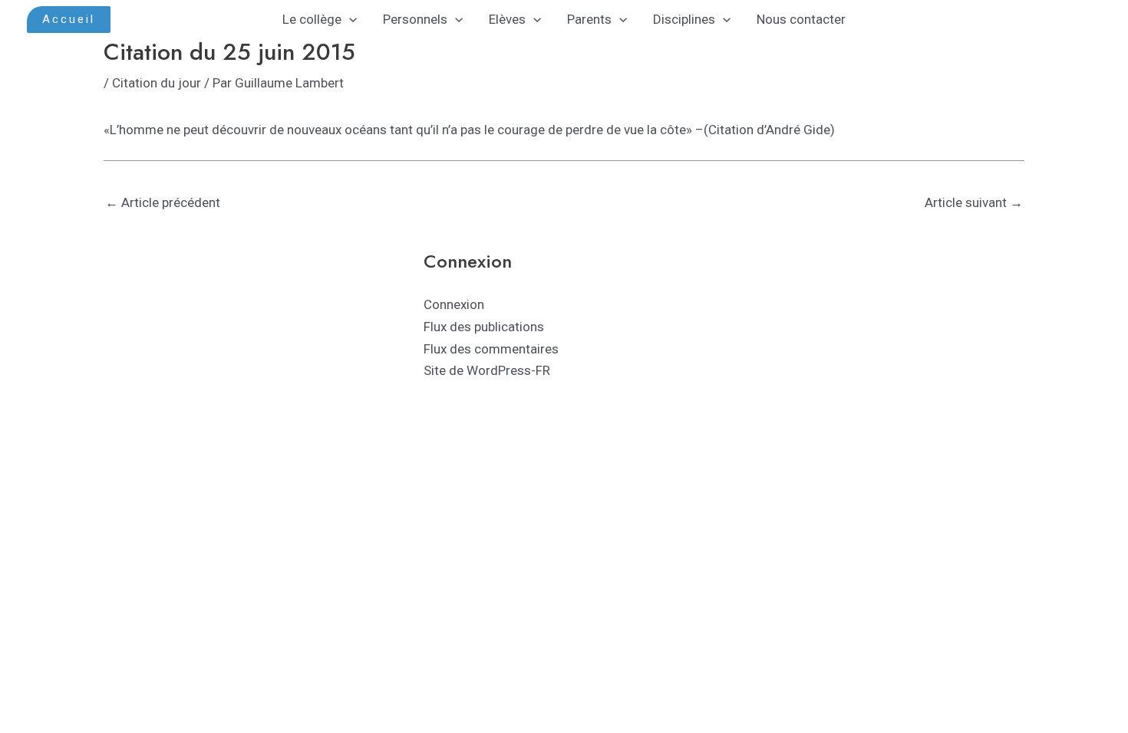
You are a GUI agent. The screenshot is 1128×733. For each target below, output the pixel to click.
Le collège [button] (311, 19)
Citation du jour (156, 82)
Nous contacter (801, 19)
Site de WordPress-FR (487, 370)
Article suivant (974, 202)
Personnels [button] (415, 19)
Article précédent (162, 202)
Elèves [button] (507, 19)
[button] (68, 19)
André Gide (798, 129)
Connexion (454, 304)
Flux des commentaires (491, 349)
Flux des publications (484, 326)
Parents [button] (589, 19)
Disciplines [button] (684, 19)
